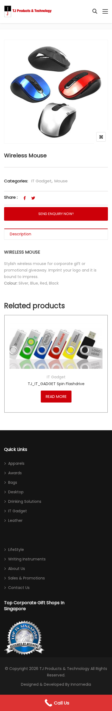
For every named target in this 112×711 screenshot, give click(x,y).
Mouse (61, 181)
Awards (15, 473)
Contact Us (19, 587)
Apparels (16, 463)
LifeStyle (16, 549)
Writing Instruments (27, 559)
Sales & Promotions (26, 578)
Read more (56, 396)
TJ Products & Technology (64, 668)
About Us (16, 568)
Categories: (16, 181)
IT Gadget (41, 181)
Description (20, 234)
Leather (15, 520)
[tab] (56, 234)
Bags (12, 482)
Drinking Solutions (24, 501)
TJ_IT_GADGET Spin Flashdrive (56, 383)
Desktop (16, 492)
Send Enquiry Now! (56, 213)
